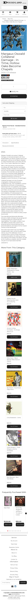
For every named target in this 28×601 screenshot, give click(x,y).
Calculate (14, 118)
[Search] (25, 7)
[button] (12, 497)
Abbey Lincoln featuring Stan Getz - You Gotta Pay (13, 300)
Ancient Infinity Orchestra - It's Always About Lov (13, 329)
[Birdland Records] (14, 2)
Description (5, 142)
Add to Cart (14, 277)
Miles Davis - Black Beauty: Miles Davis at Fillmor (13, 359)
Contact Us (14, 559)
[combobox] (12, 7)
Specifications (15, 142)
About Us (14, 553)
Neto (19, 598)
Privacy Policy (14, 568)
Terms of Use (14, 564)
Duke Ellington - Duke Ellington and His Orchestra (13, 449)
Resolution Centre (14, 547)
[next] (26, 513)
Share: (3, 75)
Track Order (14, 544)
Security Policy (14, 574)
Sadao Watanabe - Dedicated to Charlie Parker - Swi (13, 270)
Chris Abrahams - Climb (14, 417)
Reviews (4, 146)
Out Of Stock (14, 307)
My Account (14, 540)
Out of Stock (20, 524)
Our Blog (14, 556)
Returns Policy (14, 571)
